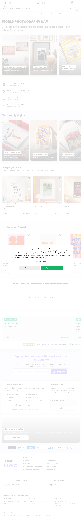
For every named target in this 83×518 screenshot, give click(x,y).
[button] (41, 261)
